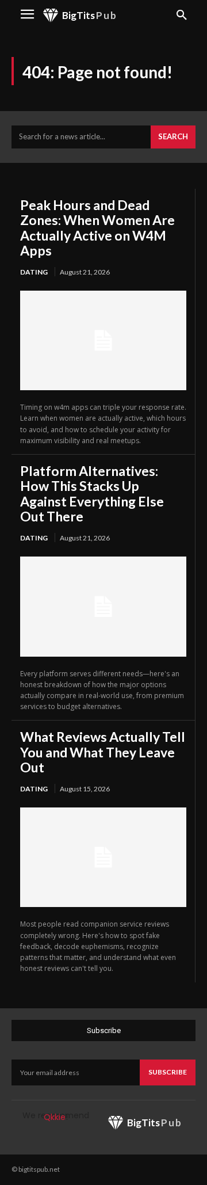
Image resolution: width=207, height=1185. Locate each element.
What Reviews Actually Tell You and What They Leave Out (102, 752)
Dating (34, 272)
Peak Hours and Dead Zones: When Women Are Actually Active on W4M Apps (97, 227)
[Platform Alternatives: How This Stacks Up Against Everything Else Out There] (103, 606)
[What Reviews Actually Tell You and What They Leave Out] (103, 857)
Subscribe (167, 1072)
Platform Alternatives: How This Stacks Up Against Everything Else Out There (92, 493)
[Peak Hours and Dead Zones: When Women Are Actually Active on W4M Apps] (103, 340)
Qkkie (55, 1117)
